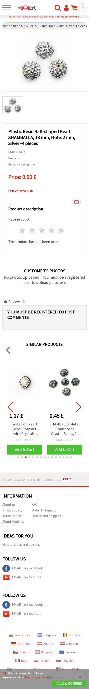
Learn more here (35, 677)
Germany (24, 643)
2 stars (32, 230)
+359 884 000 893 (68, 17)
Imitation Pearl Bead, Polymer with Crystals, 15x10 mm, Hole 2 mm (24, 429)
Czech (23, 652)
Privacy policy (12, 510)
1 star (23, 230)
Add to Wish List (24, 165)
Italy (24, 661)
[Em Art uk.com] (25, 8)
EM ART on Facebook (27, 568)
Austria (48, 643)
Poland (45, 661)
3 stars (42, 230)
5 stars (61, 230)
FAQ (34, 504)
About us (9, 504)
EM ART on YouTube (26, 577)
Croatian (72, 643)
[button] (18, 457)
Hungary (47, 652)
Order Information (45, 510)
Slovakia (68, 661)
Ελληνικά (49, 635)
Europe (71, 652)
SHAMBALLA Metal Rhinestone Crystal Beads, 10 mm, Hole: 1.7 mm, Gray (65, 429)
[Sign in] (67, 8)
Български (23, 635)
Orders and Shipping (46, 516)
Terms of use (12, 516)
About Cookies (13, 521)
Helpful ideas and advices (21, 544)
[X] (4, 673)
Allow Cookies (69, 683)
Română (74, 635)
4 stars (51, 230)
